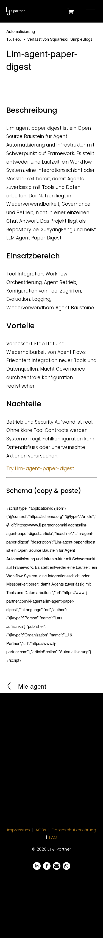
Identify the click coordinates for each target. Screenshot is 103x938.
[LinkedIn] (37, 866)
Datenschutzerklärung (74, 830)
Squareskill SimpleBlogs (71, 39)
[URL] (56, 866)
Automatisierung (20, 31)
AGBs (40, 830)
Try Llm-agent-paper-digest (40, 468)
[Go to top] (88, 923)
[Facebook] (47, 866)
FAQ (53, 837)
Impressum (18, 830)
